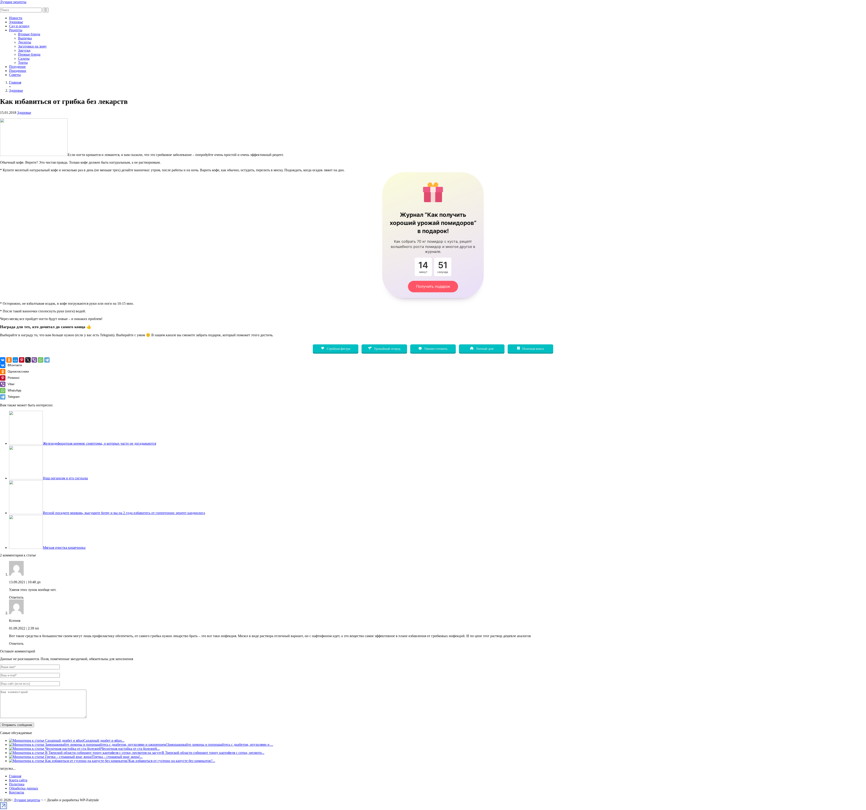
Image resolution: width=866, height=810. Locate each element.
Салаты (24, 58)
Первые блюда (29, 54)
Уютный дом (484, 348)
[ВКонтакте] (2, 360)
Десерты (24, 42)
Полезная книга (532, 348)
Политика (16, 784)
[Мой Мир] (15, 360)
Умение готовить (435, 348)
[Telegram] (47, 360)
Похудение (17, 67)
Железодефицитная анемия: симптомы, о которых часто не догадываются (99, 443)
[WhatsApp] (40, 360)
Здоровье (16, 22)
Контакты (16, 792)
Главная (15, 776)
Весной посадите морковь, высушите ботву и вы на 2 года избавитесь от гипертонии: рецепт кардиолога (124, 513)
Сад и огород (19, 26)
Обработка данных (23, 788)
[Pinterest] (21, 360)
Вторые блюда (29, 34)
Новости (15, 18)
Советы (15, 75)
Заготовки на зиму (32, 46)
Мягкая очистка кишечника (64, 547)
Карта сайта (18, 780)
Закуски (24, 50)
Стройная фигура (338, 348)
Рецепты (15, 30)
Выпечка (25, 38)
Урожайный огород (386, 348)
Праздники (17, 71)
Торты (23, 62)
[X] (28, 360)
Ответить (16, 597)
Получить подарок (433, 286)
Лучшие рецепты (13, 2)
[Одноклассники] (9, 360)
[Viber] (34, 360)
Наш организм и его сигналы (65, 478)
